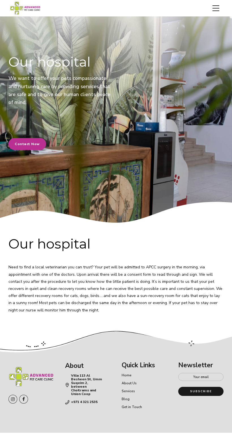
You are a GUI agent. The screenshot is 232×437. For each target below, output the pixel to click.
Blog (126, 399)
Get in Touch (132, 407)
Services (128, 391)
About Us (129, 383)
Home (127, 375)
